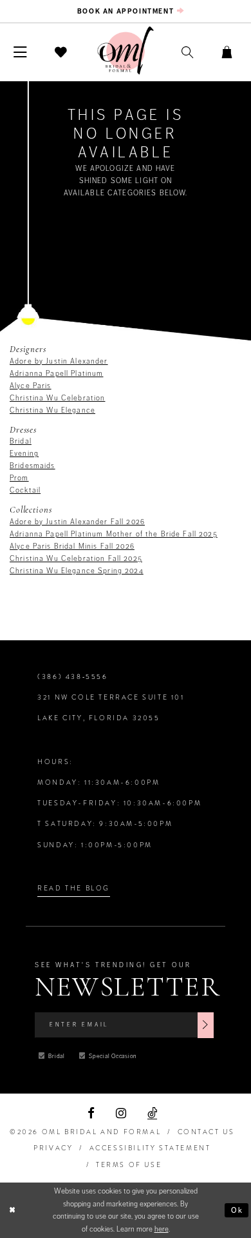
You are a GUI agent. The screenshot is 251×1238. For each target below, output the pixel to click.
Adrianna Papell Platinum (56, 373)
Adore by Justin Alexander (59, 361)
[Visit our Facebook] (90, 1113)
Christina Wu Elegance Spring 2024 (77, 570)
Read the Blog (73, 888)
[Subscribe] (206, 1024)
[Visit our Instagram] (121, 1113)
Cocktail (25, 490)
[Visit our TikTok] (152, 1113)
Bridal (21, 441)
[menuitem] (125, 11)
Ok (237, 1210)
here (161, 1228)
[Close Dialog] (12, 1210)
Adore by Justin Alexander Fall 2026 (77, 521)
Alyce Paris (30, 385)
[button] (20, 52)
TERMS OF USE (129, 1165)
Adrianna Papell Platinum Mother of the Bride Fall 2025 (114, 533)
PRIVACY (53, 1148)
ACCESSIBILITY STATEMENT (150, 1148)
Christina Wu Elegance (52, 410)
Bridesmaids (32, 465)
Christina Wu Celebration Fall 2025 (76, 558)
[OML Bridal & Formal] (125, 50)
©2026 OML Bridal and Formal (85, 1132)
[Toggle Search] (188, 52)
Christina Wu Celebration (57, 397)
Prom (19, 477)
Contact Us (206, 1132)
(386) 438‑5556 (72, 677)
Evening (24, 453)
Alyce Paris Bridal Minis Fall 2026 (72, 546)
